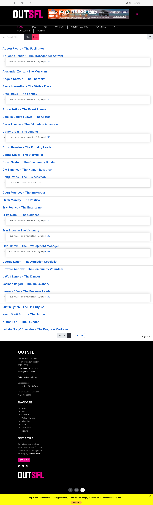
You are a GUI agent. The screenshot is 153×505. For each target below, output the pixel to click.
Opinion (25, 414)
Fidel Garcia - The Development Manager (31, 246)
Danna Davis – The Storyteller (23, 154)
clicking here (34, 453)
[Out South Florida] (28, 14)
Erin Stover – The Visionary (21, 230)
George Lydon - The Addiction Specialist (30, 261)
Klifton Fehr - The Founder (21, 322)
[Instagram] (30, 3)
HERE (47, 61)
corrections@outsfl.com (28, 386)
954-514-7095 (134, 3)
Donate (25, 431)
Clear (35, 37)
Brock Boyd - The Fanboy (20, 94)
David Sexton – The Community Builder (29, 162)
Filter (28, 37)
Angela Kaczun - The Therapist (24, 79)
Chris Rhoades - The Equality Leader (28, 147)
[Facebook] (14, 3)
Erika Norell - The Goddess (21, 215)
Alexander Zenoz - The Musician (25, 71)
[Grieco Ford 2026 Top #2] (88, 14)
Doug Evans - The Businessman (24, 177)
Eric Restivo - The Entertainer (23, 207)
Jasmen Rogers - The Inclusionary (26, 284)
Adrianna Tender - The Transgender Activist (33, 56)
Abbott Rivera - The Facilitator (23, 48)
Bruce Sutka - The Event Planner (25, 109)
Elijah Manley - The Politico (21, 200)
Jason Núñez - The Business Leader (27, 291)
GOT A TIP (24, 460)
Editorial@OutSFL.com (28, 368)
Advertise (26, 421)
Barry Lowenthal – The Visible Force (27, 86)
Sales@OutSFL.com (26, 371)
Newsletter (26, 427)
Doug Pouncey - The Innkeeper (24, 192)
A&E (23, 411)
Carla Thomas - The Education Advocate (30, 124)
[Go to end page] (82, 335)
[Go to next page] (77, 335)
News (24, 408)
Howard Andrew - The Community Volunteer (33, 269)
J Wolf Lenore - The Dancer (21, 276)
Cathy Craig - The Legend (20, 131)
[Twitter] (22, 3)
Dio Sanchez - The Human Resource (27, 169)
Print (24, 424)
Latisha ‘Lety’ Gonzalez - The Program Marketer (35, 329)
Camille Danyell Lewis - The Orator (26, 117)
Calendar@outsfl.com (27, 377)
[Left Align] (150, 496)
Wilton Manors (28, 418)
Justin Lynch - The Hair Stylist (23, 307)
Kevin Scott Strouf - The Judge (24, 314)
